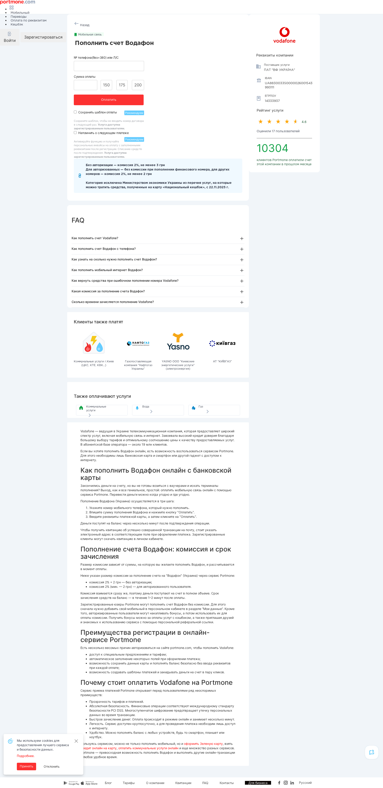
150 (106, 85)
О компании (155, 783)
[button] (10, 37)
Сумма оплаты (84, 76)
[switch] (75, 112)
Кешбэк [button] (17, 24)
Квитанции (183, 783)
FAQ (205, 783)
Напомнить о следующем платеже (103, 133)
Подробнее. (26, 756)
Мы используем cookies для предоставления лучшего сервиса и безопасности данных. (43, 745)
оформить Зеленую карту (203, 743)
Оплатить (108, 100)
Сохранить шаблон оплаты (97, 112)
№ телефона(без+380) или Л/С (96, 57)
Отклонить (52, 766)
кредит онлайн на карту (98, 748)
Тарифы (129, 783)
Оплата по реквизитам (29, 20)
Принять (26, 766)
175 (122, 85)
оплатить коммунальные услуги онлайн (148, 748)
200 (138, 85)
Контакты (227, 783)
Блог (108, 783)
